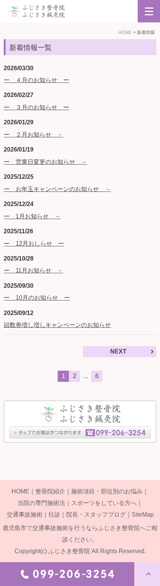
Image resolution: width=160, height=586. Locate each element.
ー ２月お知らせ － (33, 134)
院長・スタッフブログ (96, 514)
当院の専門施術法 (41, 503)
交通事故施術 (24, 514)
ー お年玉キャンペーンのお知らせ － (57, 189)
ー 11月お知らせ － (33, 270)
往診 (54, 514)
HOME (125, 32)
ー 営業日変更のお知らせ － (45, 162)
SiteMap (143, 514)
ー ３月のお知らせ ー (36, 107)
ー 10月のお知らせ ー (37, 297)
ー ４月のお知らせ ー (36, 80)
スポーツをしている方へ (104, 503)
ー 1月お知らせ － (32, 216)
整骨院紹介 (50, 491)
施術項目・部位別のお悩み (107, 491)
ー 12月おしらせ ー (34, 243)
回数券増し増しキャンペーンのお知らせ (57, 325)
